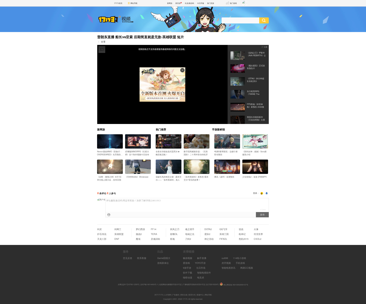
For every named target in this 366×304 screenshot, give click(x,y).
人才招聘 (167, 294)
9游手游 (187, 267)
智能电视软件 (204, 272)
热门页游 (210, 3)
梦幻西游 (140, 229)
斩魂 (172, 239)
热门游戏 (233, 3)
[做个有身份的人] (262, 193)
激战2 (139, 234)
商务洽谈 (183, 294)
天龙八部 (101, 239)
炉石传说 (101, 234)
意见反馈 (127, 258)
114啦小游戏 (239, 258)
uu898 (225, 258)
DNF (116, 239)
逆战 (241, 229)
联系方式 (192, 294)
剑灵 (99, 229)
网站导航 (134, 3)
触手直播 (201, 258)
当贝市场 (200, 267)
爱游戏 (186, 263)
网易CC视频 (246, 267)
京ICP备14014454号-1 (149, 284)
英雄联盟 (119, 234)
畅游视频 (187, 258)
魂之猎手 (189, 229)
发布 (262, 214)
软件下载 (187, 272)
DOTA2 (208, 229)
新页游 (178, 3)
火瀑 (256, 229)
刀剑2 (188, 239)
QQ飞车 (223, 229)
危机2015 (243, 239)
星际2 (207, 234)
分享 (103, 41)
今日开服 (200, 3)
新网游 (169, 3)
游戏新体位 (163, 263)
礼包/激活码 (189, 3)
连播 (265, 47)
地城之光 (189, 234)
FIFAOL (223, 239)
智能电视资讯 (228, 267)
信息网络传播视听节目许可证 (170, 284)
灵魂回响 (155, 239)
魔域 (138, 239)
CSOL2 (257, 239)
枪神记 (242, 234)
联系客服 (141, 258)
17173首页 (118, 3)
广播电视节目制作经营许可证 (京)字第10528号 (201, 284)
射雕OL (174, 234)
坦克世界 (258, 234)
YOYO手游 (200, 263)
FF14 (153, 229)
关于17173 (158, 294)
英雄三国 (224, 234)
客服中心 (200, 294)
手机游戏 (240, 263)
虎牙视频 (226, 263)
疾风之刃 (174, 229)
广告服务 (175, 294)
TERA (154, 234)
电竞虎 (200, 277)
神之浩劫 (209, 239)
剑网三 (117, 229)
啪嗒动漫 (187, 277)
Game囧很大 (163, 258)
